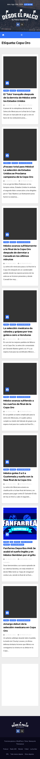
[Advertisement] (20, 685)
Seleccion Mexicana (23, 90)
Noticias (12, 90)
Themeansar (20, 744)
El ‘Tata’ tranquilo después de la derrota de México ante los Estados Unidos (19, 98)
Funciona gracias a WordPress (14, 741)
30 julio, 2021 (10, 263)
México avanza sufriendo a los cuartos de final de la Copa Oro (18, 404)
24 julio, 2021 (10, 339)
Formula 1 (7, 163)
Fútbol (6, 90)
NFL (7, 754)
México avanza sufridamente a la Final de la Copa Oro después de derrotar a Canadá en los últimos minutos (19, 252)
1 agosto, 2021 (11, 181)
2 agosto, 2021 (11, 105)
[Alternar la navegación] (21, 35)
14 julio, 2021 (10, 484)
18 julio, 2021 (10, 411)
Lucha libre (33, 749)
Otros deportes (27, 541)
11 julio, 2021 (10, 635)
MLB (11, 541)
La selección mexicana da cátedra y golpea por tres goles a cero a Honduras (17, 331)
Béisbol (20, 749)
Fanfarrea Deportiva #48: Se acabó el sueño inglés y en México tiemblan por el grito (19, 552)
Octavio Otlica (26, 105)
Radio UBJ (13, 749)
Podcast (6, 544)
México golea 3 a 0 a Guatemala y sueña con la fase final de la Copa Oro (18, 476)
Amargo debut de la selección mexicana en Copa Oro (19, 627)
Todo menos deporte (16, 754)
